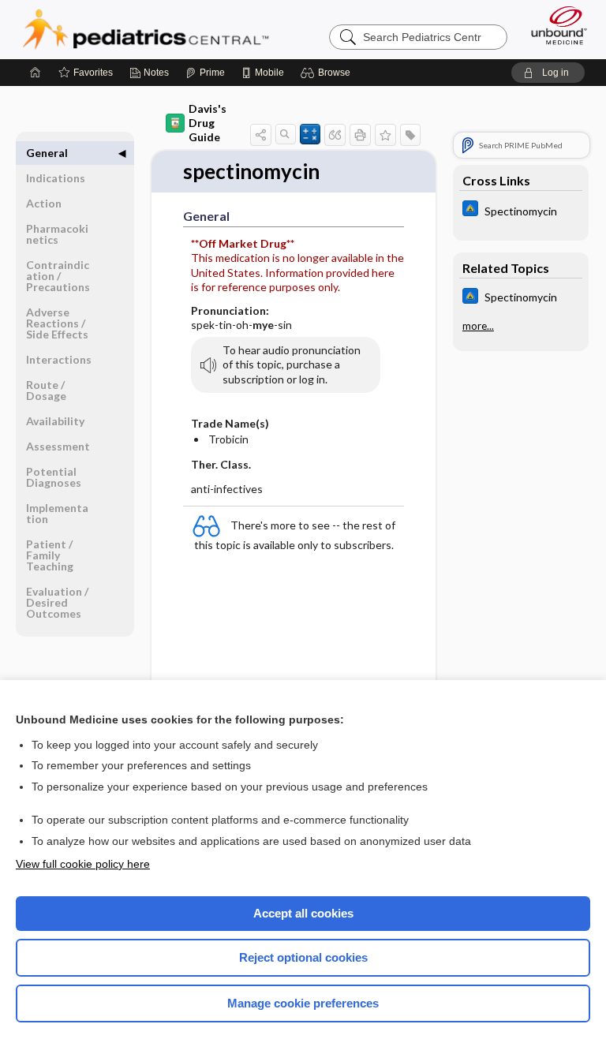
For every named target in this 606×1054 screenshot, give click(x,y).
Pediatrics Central (145, 29)
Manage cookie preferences (303, 1003)
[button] (328, 72)
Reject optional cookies (303, 957)
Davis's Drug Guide (207, 123)
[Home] (35, 72)
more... (478, 326)
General (47, 152)
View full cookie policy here (83, 864)
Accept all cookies (303, 913)
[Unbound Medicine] (554, 25)
